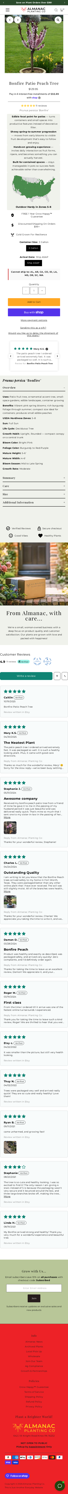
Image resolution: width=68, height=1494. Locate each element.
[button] (28, 105)
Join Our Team (34, 1361)
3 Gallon (33, 248)
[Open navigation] (7, 10)
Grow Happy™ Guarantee (41, 215)
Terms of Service (34, 1392)
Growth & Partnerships (34, 1371)
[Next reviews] (57, 356)
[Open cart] (61, 10)
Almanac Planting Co (33, 1484)
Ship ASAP (33, 262)
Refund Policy (34, 1401)
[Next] (17, 19)
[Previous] (9, 19)
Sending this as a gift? (33, 328)
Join (34, 1298)
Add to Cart (34, 302)
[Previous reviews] (11, 356)
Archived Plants (34, 1346)
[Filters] (57, 676)
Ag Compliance (34, 1366)
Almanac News (34, 1341)
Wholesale (34, 1356)
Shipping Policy (34, 1396)
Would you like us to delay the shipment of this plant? (33, 334)
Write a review (26, 675)
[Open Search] (56, 10)
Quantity (34, 284)
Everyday (29, 1487)
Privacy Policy (34, 1406)
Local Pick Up (34, 1351)
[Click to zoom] (58, 19)
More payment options (34, 320)
